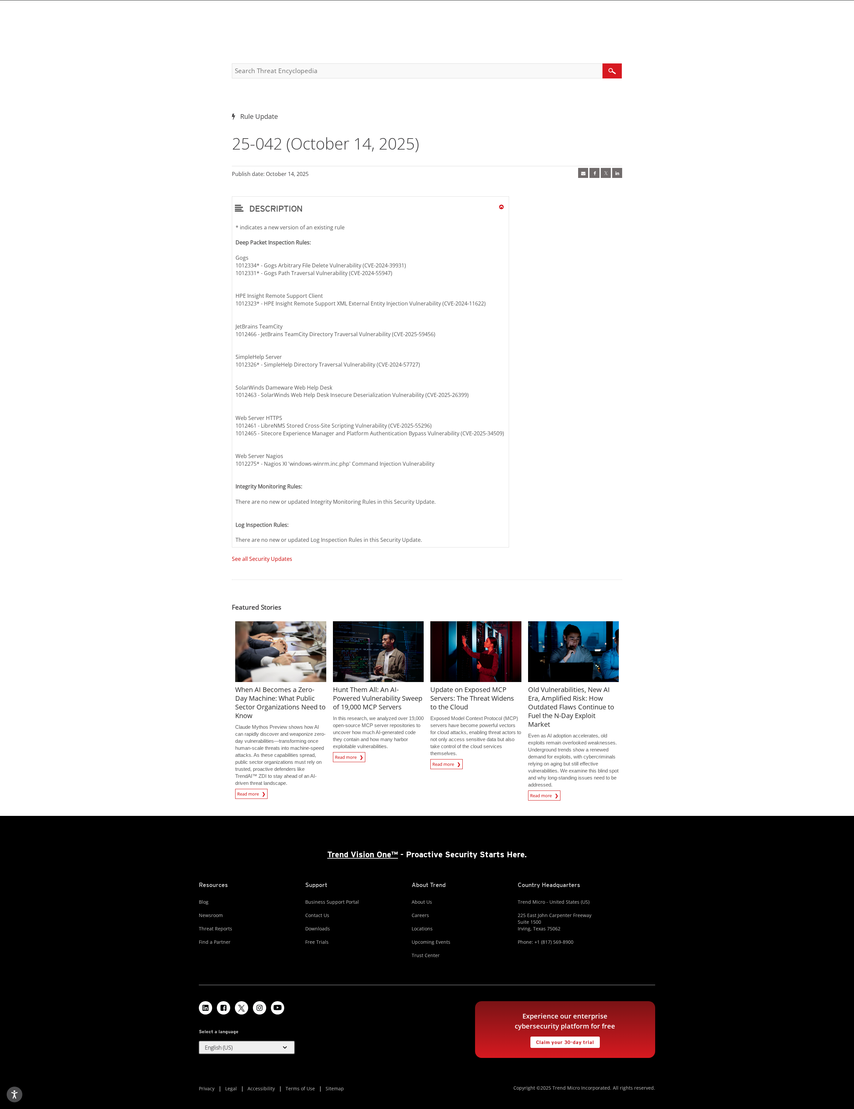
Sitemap (335, 1088)
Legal (231, 1088)
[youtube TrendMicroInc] (277, 1008)
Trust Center (426, 955)
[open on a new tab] (241, 1008)
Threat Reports (215, 928)
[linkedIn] (617, 173)
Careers (420, 915)
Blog (203, 902)
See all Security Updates (262, 559)
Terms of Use (300, 1088)
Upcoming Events (431, 942)
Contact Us (317, 915)
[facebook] (594, 173)
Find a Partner (215, 942)
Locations (422, 928)
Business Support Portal (332, 902)
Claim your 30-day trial (562, 1041)
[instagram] (259, 1008)
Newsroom (211, 915)
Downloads (317, 928)
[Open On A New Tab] (606, 173)
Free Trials (317, 942)
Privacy (207, 1088)
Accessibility (261, 1088)
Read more (248, 793)
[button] (370, 208)
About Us (422, 902)
